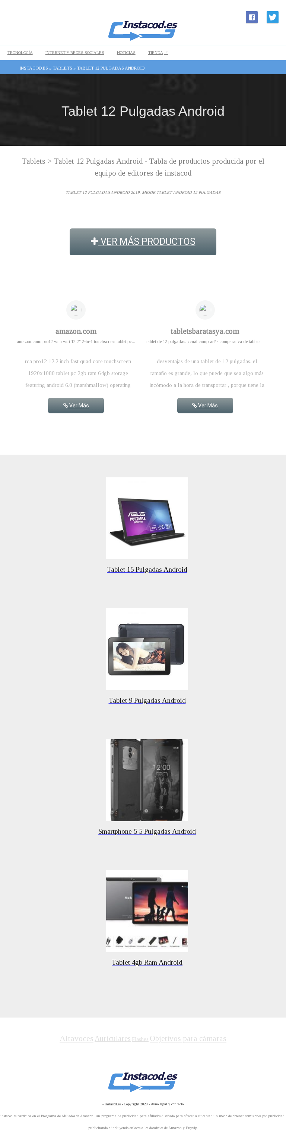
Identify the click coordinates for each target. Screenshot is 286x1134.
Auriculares (113, 1038)
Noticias (126, 52)
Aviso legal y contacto (167, 1104)
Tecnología (20, 52)
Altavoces (76, 1038)
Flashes (140, 1039)
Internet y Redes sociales (74, 52)
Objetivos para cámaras (188, 1038)
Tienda (155, 52)
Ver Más (78, 406)
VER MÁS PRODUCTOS (147, 241)
